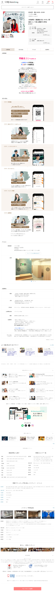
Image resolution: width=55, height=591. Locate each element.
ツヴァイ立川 (20, 524)
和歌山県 (22, 458)
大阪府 (8, 458)
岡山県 (8, 472)
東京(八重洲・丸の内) (44, 456)
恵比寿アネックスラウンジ (18, 522)
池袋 (37, 457)
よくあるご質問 (36, 571)
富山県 (8, 470)
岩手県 (8, 465)
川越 (36, 467)
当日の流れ (21, 49)
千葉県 (14, 456)
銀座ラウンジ (16, 521)
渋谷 (45, 459)
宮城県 (10, 465)
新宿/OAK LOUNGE (27, 522)
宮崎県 (19, 477)
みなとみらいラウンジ (15, 527)
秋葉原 (46, 457)
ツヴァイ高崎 (8, 539)
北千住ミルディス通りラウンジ (36, 522)
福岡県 (8, 477)
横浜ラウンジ (8, 527)
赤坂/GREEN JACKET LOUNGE (34, 524)
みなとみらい (37, 463)
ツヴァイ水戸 (16, 534)
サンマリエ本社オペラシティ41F (12, 524)
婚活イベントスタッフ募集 (33, 403)
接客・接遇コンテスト (44, 403)
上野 (44, 457)
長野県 (13, 468)
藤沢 (47, 463)
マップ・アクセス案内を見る (32, 253)
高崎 (34, 474)
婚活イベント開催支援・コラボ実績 (13, 403)
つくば (35, 470)
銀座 (39, 456)
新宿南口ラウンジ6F (9, 522)
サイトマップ (49, 571)
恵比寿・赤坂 (50, 456)
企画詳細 (8, 49)
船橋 (37, 465)
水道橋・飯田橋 (45, 460)
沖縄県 (25, 477)
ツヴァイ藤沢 (22, 527)
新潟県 (8, 468)
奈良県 (19, 458)
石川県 (10, 470)
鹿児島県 (22, 477)
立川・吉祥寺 (36, 459)
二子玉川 (42, 459)
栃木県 (22, 456)
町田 (39, 459)
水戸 (37, 470)
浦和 (38, 467)
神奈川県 (11, 456)
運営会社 (4, 571)
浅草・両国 (50, 460)
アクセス (34, 49)
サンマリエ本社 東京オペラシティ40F (13, 525)
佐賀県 (10, 477)
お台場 (51, 459)
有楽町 (36, 456)
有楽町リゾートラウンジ (29, 521)
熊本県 (13, 477)
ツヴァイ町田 (25, 524)
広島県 (10, 472)
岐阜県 (13, 461)
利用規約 (9, 571)
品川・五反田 (40, 457)
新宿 (34, 456)
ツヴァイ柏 (13, 530)
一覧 (53, 443)
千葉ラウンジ (8, 530)
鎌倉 (49, 463)
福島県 (13, 465)
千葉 (34, 465)
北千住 (49, 457)
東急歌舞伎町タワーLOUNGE (46, 524)
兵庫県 (13, 458)
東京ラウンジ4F (37, 521)
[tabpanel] (13, 22)
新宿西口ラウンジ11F (10, 521)
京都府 (10, 458)
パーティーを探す (28, 588)
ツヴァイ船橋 (18, 530)
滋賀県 (16, 458)
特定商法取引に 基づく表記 (17, 571)
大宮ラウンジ (8, 532)
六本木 (35, 457)
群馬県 (25, 456)
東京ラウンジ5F (22, 521)
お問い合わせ (43, 571)
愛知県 (8, 461)
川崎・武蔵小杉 (43, 463)
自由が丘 (47, 459)
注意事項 (47, 49)
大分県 (16, 477)
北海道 (8, 463)
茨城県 (20, 456)
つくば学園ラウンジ (9, 534)
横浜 (34, 463)
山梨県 (10, 468)
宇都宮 (35, 472)
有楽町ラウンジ (43, 521)
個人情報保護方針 (28, 571)
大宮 (34, 467)
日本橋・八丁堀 (39, 460)
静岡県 (10, 461)
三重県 (16, 461)
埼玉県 (17, 456)
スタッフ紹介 (24, 403)
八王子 (35, 460)
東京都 (8, 456)
